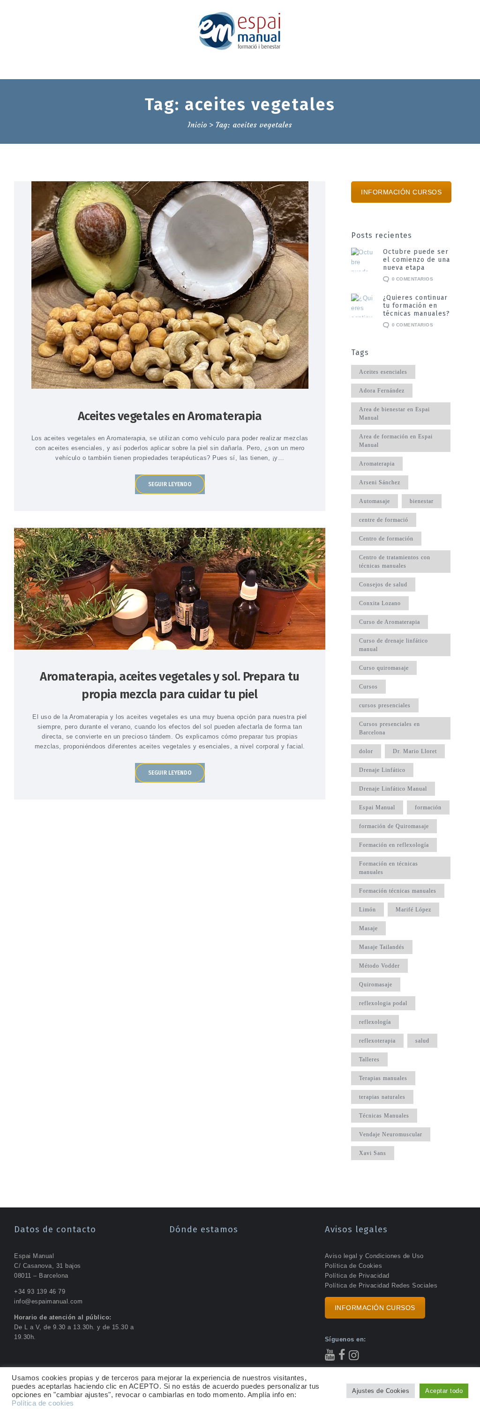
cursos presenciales (385, 705)
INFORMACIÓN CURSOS (401, 192)
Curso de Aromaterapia (389, 622)
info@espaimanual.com (48, 1301)
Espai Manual (377, 807)
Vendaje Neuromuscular (390, 1134)
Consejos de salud (383, 584)
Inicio (197, 125)
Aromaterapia (377, 463)
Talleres (369, 1059)
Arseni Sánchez (379, 482)
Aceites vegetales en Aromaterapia (170, 416)
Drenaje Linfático (382, 770)
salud (422, 1040)
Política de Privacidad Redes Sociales (381, 1285)
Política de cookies (43, 1403)
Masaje (368, 928)
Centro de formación (386, 538)
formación (428, 807)
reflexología (375, 1022)
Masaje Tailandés (382, 947)
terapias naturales (382, 1097)
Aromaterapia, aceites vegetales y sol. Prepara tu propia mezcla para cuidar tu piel (170, 685)
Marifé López (413, 909)
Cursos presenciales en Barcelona (389, 728)
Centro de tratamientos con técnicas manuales (394, 561)
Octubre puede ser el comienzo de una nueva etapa (416, 260)
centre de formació (383, 520)
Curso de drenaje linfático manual (393, 644)
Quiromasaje (375, 984)
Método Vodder (379, 965)
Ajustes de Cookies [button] (380, 1390)
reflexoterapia (377, 1040)
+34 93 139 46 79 (39, 1291)
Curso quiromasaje (384, 668)
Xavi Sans (372, 1153)
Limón (367, 909)
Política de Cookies (353, 1265)
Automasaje (374, 501)
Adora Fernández (382, 390)
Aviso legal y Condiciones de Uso (374, 1255)
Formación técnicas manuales (397, 891)
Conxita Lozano (380, 603)
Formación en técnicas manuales (388, 867)
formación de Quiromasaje (394, 826)
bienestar (422, 501)
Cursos (368, 686)
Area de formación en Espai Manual (396, 440)
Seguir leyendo (170, 484)
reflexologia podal (383, 1003)
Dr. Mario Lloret (415, 751)
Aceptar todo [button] (444, 1390)
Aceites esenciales (383, 372)
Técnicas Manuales (384, 1115)
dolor (366, 751)
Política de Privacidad (357, 1275)
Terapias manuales (383, 1078)
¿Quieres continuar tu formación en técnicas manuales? (416, 306)
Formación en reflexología (394, 845)
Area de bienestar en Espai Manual (394, 413)
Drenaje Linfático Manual (393, 788)
